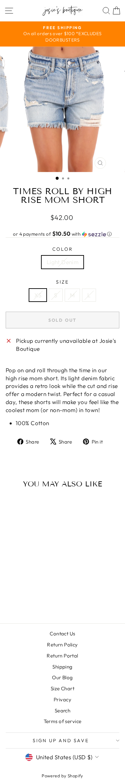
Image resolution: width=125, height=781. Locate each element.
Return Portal (62, 655)
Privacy (62, 699)
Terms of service (63, 721)
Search (63, 710)
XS (37, 295)
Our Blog (62, 677)
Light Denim (63, 261)
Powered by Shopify (62, 775)
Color (62, 249)
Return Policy (62, 644)
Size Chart (62, 688)
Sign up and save (61, 740)
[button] (62, 234)
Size (62, 282)
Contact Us (62, 633)
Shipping (62, 666)
